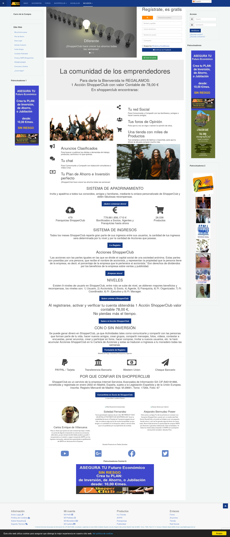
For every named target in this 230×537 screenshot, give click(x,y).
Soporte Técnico (18, 524)
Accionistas (36, 3)
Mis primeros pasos (20, 32)
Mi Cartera (68, 524)
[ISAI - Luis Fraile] (203, 276)
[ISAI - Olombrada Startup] (203, 80)
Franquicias (122, 520)
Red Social (174, 524)
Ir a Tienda (121, 514)
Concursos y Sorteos (21, 66)
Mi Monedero (69, 520)
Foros (47, 3)
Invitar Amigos (19, 49)
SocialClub (75, 3)
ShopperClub (59, 3)
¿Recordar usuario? (196, 34)
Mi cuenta (87, 3)
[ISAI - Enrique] (203, 291)
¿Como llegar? (19, 71)
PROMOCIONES (20, 62)
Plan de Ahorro (19, 36)
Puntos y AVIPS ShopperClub (24, 58)
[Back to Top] (225, 505)
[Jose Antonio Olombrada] (27, 115)
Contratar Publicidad (21, 54)
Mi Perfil (67, 514)
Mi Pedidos (69, 517)
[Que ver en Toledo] (203, 134)
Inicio (26, 3)
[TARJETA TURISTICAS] (203, 183)
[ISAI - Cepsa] (203, 231)
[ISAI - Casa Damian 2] (203, 201)
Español (198, 1)
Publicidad (121, 524)
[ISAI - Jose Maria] (203, 246)
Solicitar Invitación (20, 45)
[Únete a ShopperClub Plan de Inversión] (115, 479)
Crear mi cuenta (150, 58)
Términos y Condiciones (160, 46)
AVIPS (119, 517)
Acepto (219, 533)
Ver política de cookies (103, 533)
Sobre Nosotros (18, 520)
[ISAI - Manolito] (203, 216)
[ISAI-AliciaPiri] (203, 261)
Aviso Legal (18, 41)
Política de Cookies (19, 517)
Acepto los (156, 46)
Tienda (173, 520)
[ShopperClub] (15, 3)
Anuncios (174, 517)
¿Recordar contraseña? (197, 37)
